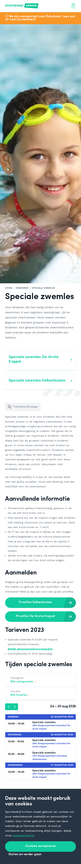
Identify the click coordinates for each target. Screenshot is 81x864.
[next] (14, 706)
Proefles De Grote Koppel (35, 616)
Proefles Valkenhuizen (35, 602)
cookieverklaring (23, 835)
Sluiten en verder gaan (24, 854)
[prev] (8, 706)
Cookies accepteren (40, 846)
